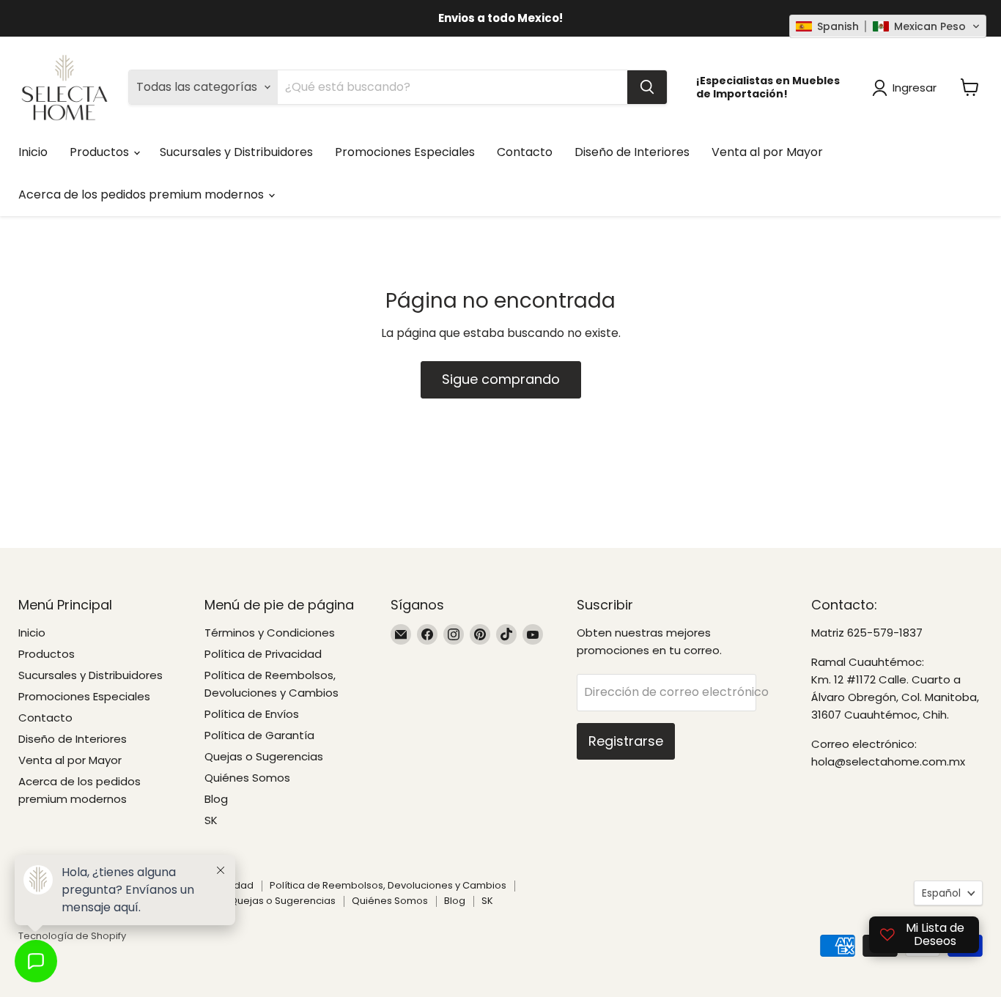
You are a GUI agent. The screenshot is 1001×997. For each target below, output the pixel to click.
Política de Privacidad (263, 653)
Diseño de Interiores (632, 152)
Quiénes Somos (247, 777)
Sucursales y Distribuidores (236, 152)
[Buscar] (647, 87)
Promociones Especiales (405, 152)
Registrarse (625, 741)
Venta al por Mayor (767, 152)
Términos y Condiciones (269, 632)
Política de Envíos (251, 714)
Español (941, 893)
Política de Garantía (259, 735)
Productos (101, 152)
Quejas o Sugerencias (263, 756)
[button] (887, 26)
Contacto (525, 152)
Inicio (33, 152)
